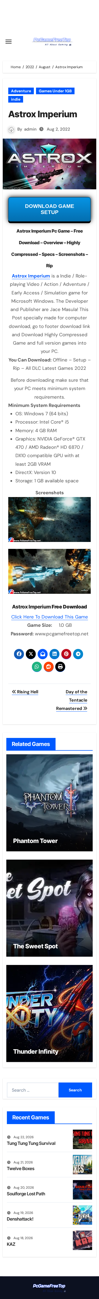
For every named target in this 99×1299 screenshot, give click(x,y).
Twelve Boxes (20, 1168)
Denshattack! (20, 1219)
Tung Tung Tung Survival (31, 1143)
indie (15, 99)
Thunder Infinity (35, 1051)
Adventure (21, 90)
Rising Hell (27, 692)
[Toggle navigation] (9, 42)
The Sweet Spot (35, 946)
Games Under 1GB (55, 90)
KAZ (11, 1244)
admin (30, 129)
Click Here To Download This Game (49, 617)
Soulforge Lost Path (26, 1193)
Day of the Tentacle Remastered (71, 700)
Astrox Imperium (31, 276)
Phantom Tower (35, 840)
